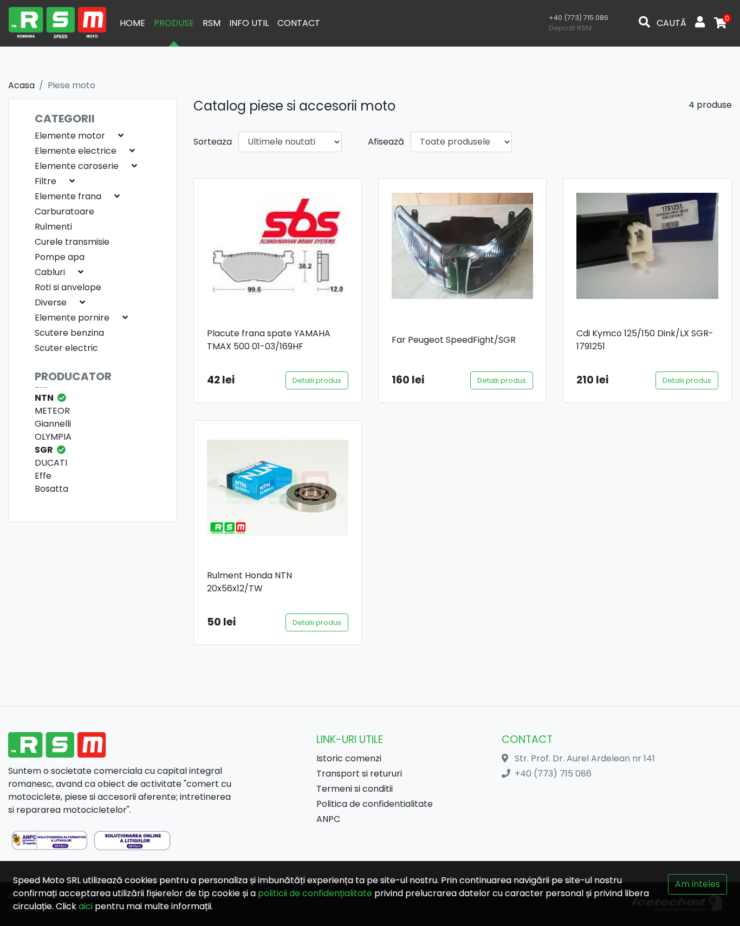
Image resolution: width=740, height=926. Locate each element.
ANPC (328, 819)
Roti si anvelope (68, 287)
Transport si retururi (359, 773)
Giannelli (53, 424)
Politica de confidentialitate (374, 804)
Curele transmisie (72, 242)
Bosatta (51, 488)
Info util (249, 23)
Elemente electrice (75, 151)
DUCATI (51, 463)
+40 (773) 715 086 (578, 17)
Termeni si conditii (354, 788)
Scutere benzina (69, 333)
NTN (44, 398)
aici (86, 906)
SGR (44, 450)
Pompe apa (60, 257)
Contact (298, 23)
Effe (43, 475)
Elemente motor (70, 135)
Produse (174, 23)
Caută (670, 23)
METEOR (52, 411)
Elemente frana (68, 196)
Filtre (45, 181)
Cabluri (50, 272)
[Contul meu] (700, 23)
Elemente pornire (72, 317)
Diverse (51, 302)
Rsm (211, 23)
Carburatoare (64, 211)
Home (132, 23)
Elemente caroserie (77, 166)
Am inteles (697, 884)
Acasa (21, 85)
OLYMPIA (53, 437)
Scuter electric (66, 348)
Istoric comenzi (348, 758)
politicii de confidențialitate (315, 893)
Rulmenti (53, 226)
